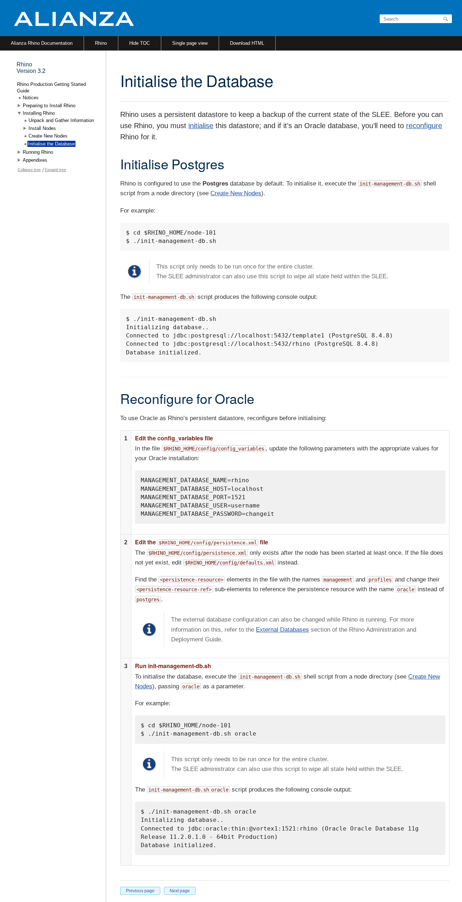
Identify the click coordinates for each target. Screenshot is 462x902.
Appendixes (35, 160)
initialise (200, 126)
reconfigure (424, 126)
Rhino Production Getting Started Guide (51, 87)
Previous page (140, 890)
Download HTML (247, 43)
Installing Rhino (39, 113)
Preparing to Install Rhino (49, 105)
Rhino (101, 43)
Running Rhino (38, 152)
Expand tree (55, 169)
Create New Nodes (235, 193)
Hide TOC (139, 43)
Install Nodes (42, 128)
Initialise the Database (51, 144)
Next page (180, 890)
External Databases (282, 629)
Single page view (190, 43)
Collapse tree (29, 169)
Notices (31, 97)
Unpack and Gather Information (61, 120)
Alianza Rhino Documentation (42, 43)
